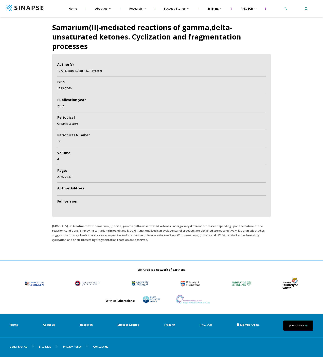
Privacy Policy (72, 346)
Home (72, 8)
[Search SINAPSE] (285, 8)
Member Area (249, 325)
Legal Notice (18, 346)
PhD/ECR (247, 8)
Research (135, 8)
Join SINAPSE (296, 325)
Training (213, 8)
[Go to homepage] (24, 10)
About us (101, 8)
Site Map (45, 346)
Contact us (100, 346)
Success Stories (175, 8)
